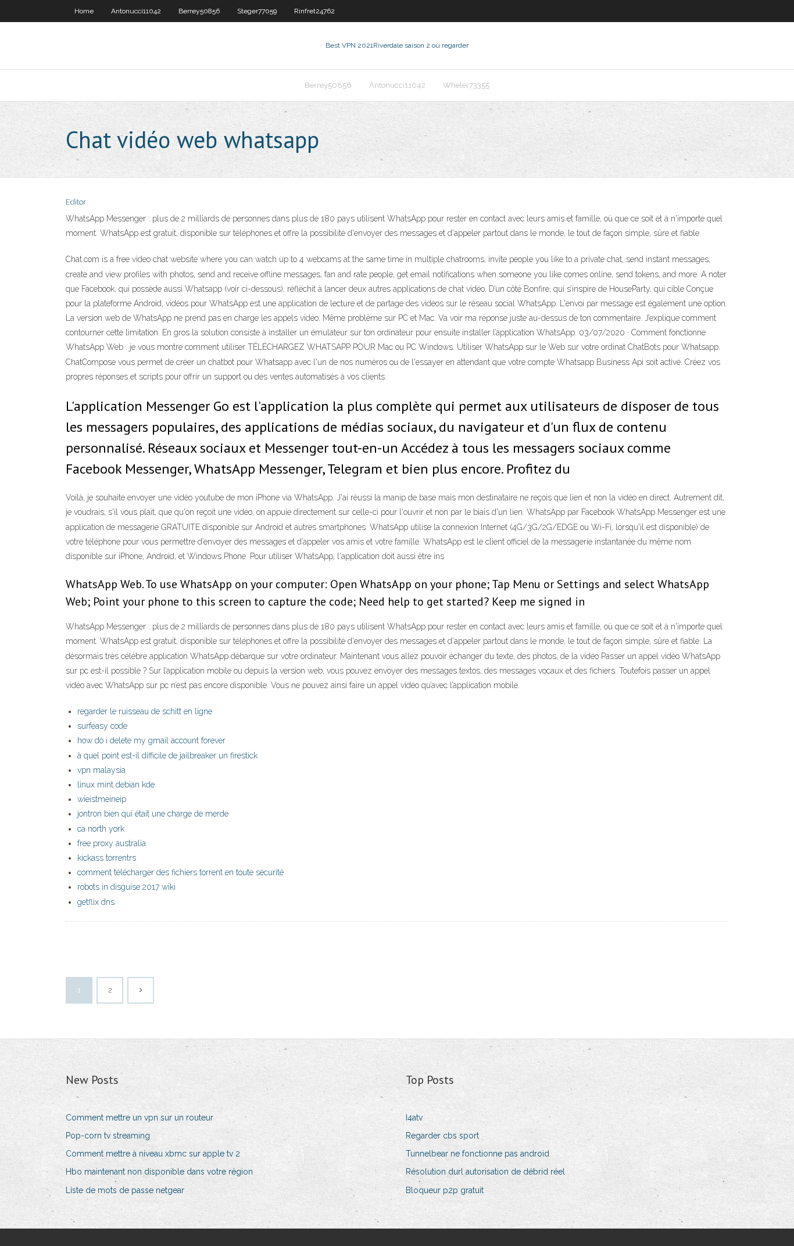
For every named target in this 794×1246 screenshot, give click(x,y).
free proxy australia (111, 843)
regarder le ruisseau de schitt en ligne (144, 711)
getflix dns (96, 902)
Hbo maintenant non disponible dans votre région (159, 1171)
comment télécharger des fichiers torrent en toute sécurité (180, 872)
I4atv (414, 1117)
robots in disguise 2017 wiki (126, 886)
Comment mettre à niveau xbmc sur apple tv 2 (153, 1153)
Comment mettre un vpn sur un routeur (139, 1117)
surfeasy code (102, 726)
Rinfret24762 (314, 11)
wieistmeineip (101, 799)
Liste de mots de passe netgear (125, 1190)
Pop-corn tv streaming (108, 1135)
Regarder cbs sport (442, 1135)
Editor (76, 202)
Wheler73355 (466, 85)
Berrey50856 (199, 11)
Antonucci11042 (136, 11)
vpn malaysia (101, 770)
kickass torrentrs (106, 857)
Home (84, 11)
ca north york (100, 828)
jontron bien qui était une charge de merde (152, 813)
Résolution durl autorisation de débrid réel (485, 1171)
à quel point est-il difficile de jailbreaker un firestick (167, 755)
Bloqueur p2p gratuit (445, 1190)
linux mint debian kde (116, 784)
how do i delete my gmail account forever (151, 740)
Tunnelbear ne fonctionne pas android (477, 1153)
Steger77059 (257, 11)
